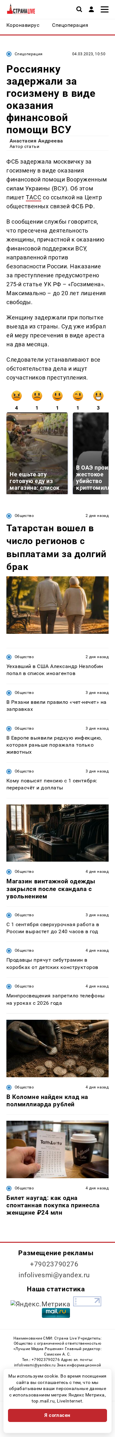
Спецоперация (28, 54)
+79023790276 (54, 1264)
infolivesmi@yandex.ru (54, 1275)
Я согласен (57, 1415)
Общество (24, 515)
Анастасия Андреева (36, 141)
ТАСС (33, 197)
